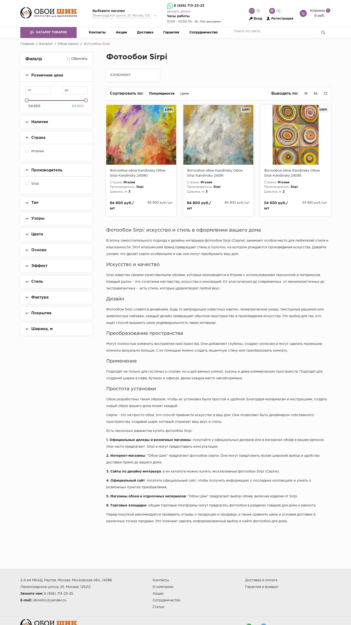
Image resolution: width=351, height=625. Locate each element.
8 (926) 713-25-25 (189, 5)
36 (315, 93)
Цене (184, 93)
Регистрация (282, 18)
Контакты (97, 32)
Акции (121, 32)
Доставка (145, 32)
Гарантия (171, 32)
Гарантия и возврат (261, 587)
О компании (163, 587)
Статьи (158, 607)
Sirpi (35, 183)
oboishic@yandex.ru (49, 600)
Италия (37, 151)
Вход (258, 18)
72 (325, 93)
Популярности (162, 93)
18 (306, 93)
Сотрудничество (203, 32)
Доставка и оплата (261, 580)
